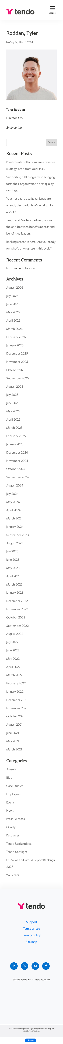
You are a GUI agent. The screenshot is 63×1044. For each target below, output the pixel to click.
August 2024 (14, 485)
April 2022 (13, 667)
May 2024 (13, 502)
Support (31, 922)
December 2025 (17, 353)
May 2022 (13, 659)
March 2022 (14, 675)
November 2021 (17, 708)
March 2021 (14, 749)
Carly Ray (14, 42)
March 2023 (14, 584)
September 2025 (17, 378)
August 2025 (14, 387)
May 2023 (13, 568)
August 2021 (14, 724)
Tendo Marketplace (18, 844)
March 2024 (14, 518)
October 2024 (15, 469)
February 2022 (16, 683)
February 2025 (16, 436)
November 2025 (17, 362)
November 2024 (17, 461)
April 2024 (13, 510)
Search (51, 142)
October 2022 (15, 617)
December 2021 (16, 700)
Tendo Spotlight (16, 852)
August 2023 (14, 543)
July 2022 (12, 642)
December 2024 (17, 452)
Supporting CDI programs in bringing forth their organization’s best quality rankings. (30, 184)
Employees (13, 794)
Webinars (12, 875)
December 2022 (17, 601)
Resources (12, 835)
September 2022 (17, 626)
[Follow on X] (24, 966)
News (10, 810)
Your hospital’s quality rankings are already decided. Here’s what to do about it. (29, 205)
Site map (31, 942)
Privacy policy (32, 935)
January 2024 (14, 527)
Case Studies (14, 786)
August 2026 (14, 288)
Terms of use (31, 929)
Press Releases (15, 819)
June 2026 (12, 304)
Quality (11, 827)
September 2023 (17, 535)
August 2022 (14, 634)
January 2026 (14, 345)
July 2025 (12, 395)
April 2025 (13, 419)
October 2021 (15, 716)
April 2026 (13, 320)
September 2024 (17, 477)
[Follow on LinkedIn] (14, 966)
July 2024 (12, 494)
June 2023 (12, 560)
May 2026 (13, 312)
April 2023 (13, 576)
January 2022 (14, 692)
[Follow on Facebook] (46, 966)
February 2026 (16, 337)
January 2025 (14, 444)
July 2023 (12, 551)
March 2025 (14, 428)
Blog (9, 778)
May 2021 (12, 741)
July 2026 (12, 296)
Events (10, 802)
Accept (31, 1040)
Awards (11, 769)
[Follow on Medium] (35, 966)
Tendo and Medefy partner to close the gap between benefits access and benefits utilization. (30, 227)
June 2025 (12, 403)
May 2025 (13, 411)
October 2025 (15, 370)
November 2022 (17, 609)
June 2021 (12, 733)
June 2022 (12, 650)
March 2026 (14, 329)
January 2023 (14, 593)
